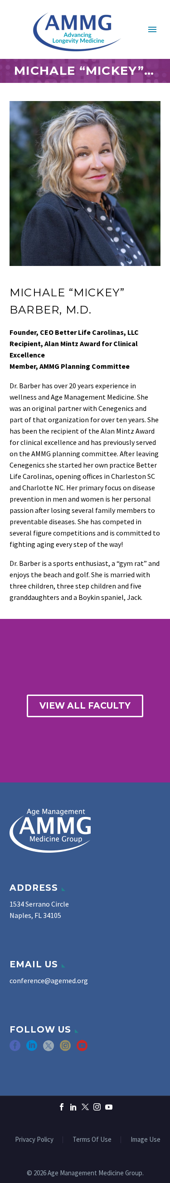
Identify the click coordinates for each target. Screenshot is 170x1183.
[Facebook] (61, 1107)
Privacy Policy (34, 1139)
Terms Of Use (92, 1139)
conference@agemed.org (49, 980)
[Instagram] (97, 1107)
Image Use (145, 1139)
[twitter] (48, 1048)
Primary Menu (152, 29)
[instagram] (65, 1048)
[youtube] (82, 1048)
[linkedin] (31, 1048)
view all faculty (85, 705)
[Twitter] (85, 1107)
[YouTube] (108, 1107)
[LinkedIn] (73, 1107)
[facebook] (15, 1048)
